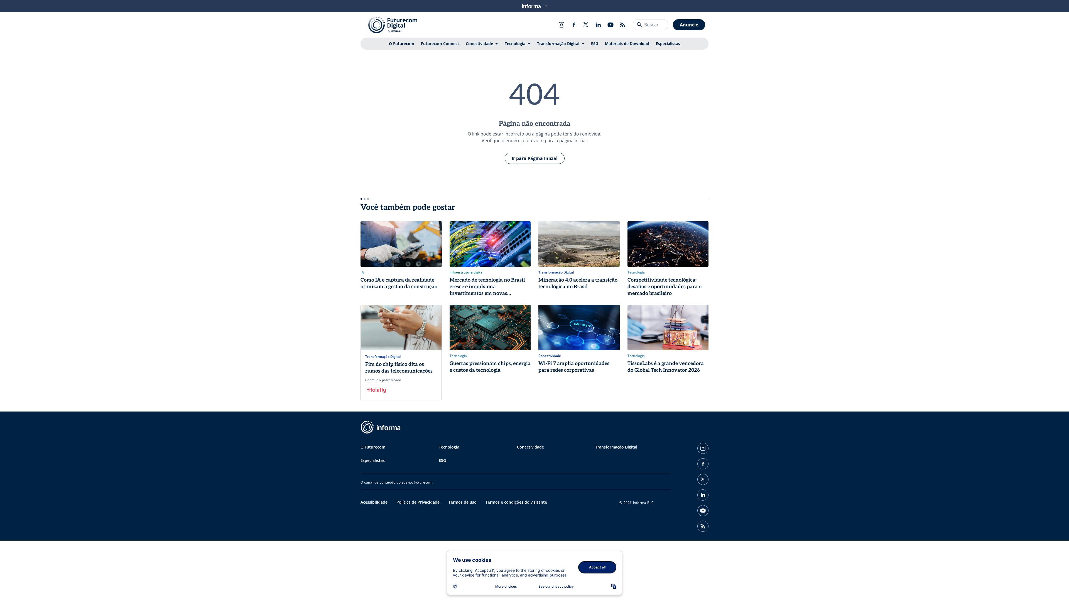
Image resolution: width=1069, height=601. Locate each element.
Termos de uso (462, 502)
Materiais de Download (627, 43)
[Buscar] (639, 24)
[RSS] (622, 24)
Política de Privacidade (418, 502)
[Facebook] (573, 24)
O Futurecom (401, 43)
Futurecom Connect (440, 43)
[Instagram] (561, 24)
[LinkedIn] (598, 24)
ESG (594, 43)
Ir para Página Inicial (535, 158)
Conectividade (479, 43)
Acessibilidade (374, 502)
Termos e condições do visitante (516, 502)
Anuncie (689, 25)
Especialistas (668, 43)
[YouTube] (610, 24)
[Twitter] (586, 24)
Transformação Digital (558, 43)
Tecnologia (515, 43)
